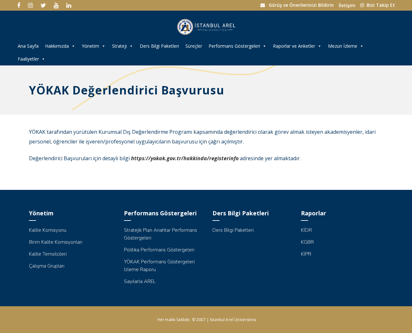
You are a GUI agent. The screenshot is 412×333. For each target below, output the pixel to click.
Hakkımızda (57, 46)
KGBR (307, 242)
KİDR (306, 230)
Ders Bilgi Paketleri (159, 46)
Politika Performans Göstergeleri (159, 250)
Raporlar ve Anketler (294, 46)
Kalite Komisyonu (47, 230)
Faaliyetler (28, 59)
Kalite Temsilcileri (48, 254)
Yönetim (90, 46)
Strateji (119, 46)
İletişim (347, 5)
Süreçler (193, 46)
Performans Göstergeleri (234, 46)
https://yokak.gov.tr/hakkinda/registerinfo (185, 158)
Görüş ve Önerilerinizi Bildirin (301, 5)
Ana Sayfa (28, 46)
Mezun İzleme (342, 46)
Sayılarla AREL (140, 281)
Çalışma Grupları (46, 266)
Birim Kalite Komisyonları (55, 242)
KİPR (306, 254)
